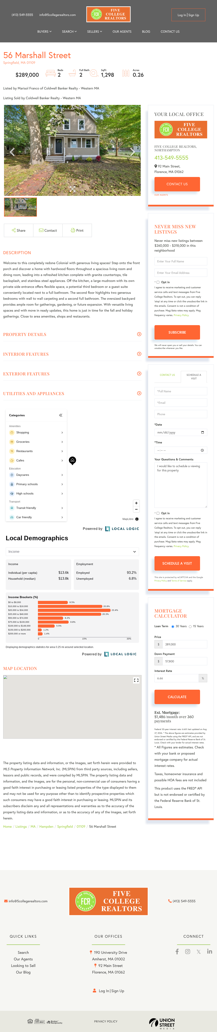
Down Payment (164, 654)
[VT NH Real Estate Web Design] (169, 1023)
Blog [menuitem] (146, 31)
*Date (158, 424)
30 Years (181, 626)
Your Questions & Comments (173, 459)
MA (33, 826)
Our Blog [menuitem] (23, 972)
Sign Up (193, 15)
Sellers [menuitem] (93, 31)
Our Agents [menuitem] (122, 31)
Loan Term (161, 626)
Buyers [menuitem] (43, 31)
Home (7, 826)
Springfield (65, 826)
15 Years (198, 626)
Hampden (46, 826)
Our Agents (161, 195)
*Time (158, 442)
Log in (182, 15)
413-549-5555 (171, 157)
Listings (21, 826)
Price (157, 637)
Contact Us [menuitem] (170, 31)
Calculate (177, 697)
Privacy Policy (181, 315)
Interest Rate (163, 671)
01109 (81, 826)
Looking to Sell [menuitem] (23, 965)
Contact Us (177, 184)
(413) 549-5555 (22, 15)
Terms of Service (178, 580)
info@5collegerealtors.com (57, 15)
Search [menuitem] (68, 31)
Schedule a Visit (193, 376)
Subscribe (177, 332)
